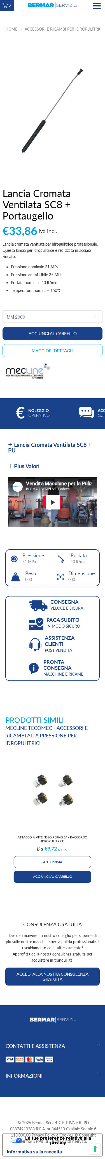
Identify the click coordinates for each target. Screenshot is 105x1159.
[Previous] (4, 818)
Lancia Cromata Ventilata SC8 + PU (50, 447)
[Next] (100, 818)
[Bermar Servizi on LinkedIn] (63, 1106)
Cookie (65, 1135)
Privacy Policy (43, 1135)
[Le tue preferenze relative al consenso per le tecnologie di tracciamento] (95, 1149)
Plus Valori (26, 466)
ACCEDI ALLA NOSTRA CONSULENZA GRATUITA (52, 976)
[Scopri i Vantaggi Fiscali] (29, 1063)
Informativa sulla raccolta (34, 1152)
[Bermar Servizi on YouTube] (53, 1106)
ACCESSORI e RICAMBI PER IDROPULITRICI (64, 29)
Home (11, 29)
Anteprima (52, 862)
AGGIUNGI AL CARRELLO (52, 876)
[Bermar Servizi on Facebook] (43, 1106)
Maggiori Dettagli (52, 350)
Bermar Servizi (44, 1122)
